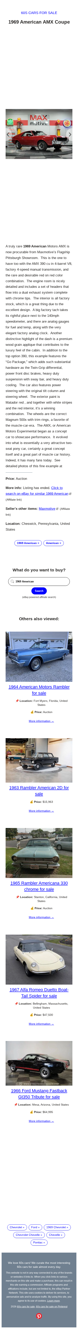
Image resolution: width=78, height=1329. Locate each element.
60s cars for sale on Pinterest (51, 1306)
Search (39, 590)
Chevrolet (16, 1227)
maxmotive (47, 509)
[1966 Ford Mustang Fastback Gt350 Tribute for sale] (39, 1084)
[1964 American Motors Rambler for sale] (39, 680)
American (52, 543)
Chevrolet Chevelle (28, 1234)
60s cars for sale (39, 13)
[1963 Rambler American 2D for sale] (39, 781)
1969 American (27, 543)
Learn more (53, 1300)
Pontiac (38, 1242)
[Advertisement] (39, 68)
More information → (41, 721)
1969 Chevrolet (56, 1227)
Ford (34, 1227)
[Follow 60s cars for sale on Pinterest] (39, 1318)
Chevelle (54, 1234)
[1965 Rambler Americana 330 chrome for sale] (39, 877)
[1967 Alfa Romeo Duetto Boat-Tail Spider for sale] (39, 983)
